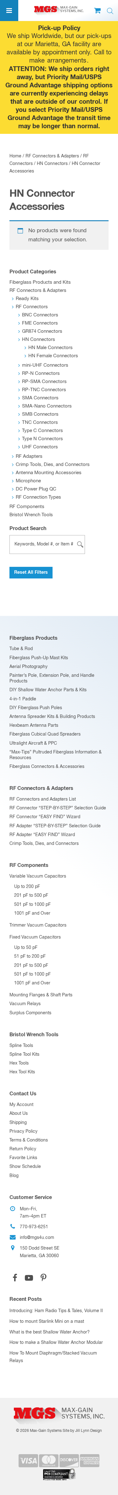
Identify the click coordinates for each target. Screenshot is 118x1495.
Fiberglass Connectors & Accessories (46, 766)
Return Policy (22, 1149)
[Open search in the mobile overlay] (110, 11)
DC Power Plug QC (36, 489)
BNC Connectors (40, 315)
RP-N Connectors (41, 373)
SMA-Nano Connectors (47, 406)
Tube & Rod (21, 649)
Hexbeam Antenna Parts (33, 725)
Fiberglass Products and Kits (40, 282)
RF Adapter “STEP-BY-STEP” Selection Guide (55, 826)
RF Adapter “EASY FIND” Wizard (42, 835)
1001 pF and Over (32, 913)
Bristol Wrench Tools (31, 514)
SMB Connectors (40, 414)
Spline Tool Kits (24, 1054)
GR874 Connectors (42, 331)
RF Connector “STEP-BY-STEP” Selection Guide (57, 808)
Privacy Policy (23, 1131)
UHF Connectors (40, 447)
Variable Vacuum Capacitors (37, 876)
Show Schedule (25, 1166)
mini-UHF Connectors (45, 365)
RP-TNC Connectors (44, 389)
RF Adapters (29, 456)
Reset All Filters (31, 572)
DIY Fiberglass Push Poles (35, 708)
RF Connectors (32, 306)
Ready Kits (27, 298)
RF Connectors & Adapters (52, 156)
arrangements (66, 61)
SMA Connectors (40, 398)
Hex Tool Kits (22, 1072)
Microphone (28, 481)
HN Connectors (52, 164)
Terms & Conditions (28, 1140)
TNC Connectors (40, 422)
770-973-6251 (34, 1227)
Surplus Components (30, 1013)
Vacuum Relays (25, 1004)
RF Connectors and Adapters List (42, 799)
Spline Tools (21, 1045)
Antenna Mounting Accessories (48, 472)
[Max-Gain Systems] (59, 1405)
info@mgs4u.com (37, 1237)
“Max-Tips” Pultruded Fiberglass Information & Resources (55, 755)
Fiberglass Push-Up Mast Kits (38, 658)
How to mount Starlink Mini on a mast (46, 1321)
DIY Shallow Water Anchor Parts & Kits (48, 690)
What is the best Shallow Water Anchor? (49, 1332)
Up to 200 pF (27, 886)
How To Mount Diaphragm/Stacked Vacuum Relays (53, 1357)
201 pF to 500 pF (31, 895)
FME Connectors (40, 323)
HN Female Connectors (53, 355)
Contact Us (23, 1093)
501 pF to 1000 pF (32, 904)
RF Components (26, 506)
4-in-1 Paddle (22, 699)
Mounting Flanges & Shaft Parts (40, 995)
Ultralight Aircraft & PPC (33, 743)
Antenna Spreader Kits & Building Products (52, 717)
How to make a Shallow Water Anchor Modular (56, 1342)
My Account (21, 1105)
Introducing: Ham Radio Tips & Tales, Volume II (56, 1311)
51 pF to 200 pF (30, 956)
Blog (14, 1176)
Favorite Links (23, 1158)
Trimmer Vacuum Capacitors (37, 925)
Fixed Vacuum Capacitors (35, 937)
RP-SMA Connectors (44, 381)
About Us (18, 1113)
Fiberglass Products (33, 638)
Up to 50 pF (25, 947)
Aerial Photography (28, 667)
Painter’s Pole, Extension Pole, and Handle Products (51, 678)
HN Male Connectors (50, 347)
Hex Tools (19, 1063)
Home (15, 156)
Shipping (18, 1122)
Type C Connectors (42, 430)
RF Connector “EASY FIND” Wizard (44, 817)
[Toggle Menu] (9, 10)
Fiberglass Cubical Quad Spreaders (45, 734)
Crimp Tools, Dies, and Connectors (53, 464)
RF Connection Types (38, 497)
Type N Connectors (42, 438)
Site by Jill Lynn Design (82, 1431)
